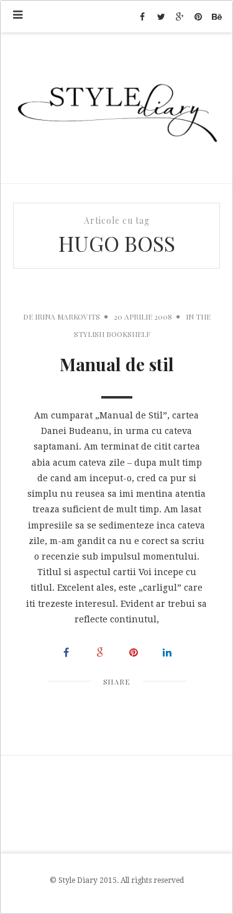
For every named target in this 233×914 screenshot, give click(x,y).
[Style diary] (116, 107)
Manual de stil (117, 364)
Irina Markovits (67, 316)
